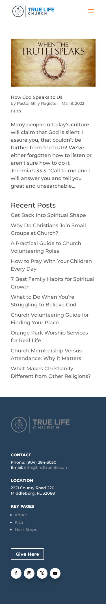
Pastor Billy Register (37, 103)
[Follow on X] (42, 573)
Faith (16, 111)
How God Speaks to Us (36, 97)
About (21, 514)
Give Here (27, 554)
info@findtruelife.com (46, 467)
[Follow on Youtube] (55, 573)
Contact (21, 454)
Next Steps (26, 529)
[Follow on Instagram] (29, 573)
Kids (19, 522)
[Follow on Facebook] (16, 573)
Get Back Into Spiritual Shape (48, 215)
